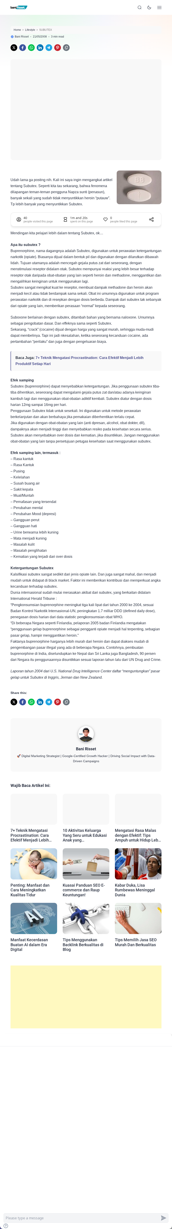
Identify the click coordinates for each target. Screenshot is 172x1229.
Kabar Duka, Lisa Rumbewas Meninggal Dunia (135, 890)
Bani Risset (86, 748)
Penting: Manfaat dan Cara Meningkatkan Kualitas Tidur (30, 890)
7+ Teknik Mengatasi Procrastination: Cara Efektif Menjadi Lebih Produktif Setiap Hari (30, 835)
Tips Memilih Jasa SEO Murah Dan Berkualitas (136, 942)
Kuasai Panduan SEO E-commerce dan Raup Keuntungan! (84, 890)
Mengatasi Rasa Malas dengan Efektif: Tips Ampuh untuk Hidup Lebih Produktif (138, 835)
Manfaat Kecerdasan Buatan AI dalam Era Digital (29, 944)
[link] (14, 47)
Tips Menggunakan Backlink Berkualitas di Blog (83, 944)
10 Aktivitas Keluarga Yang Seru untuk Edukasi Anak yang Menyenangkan (85, 835)
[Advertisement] (86, 996)
